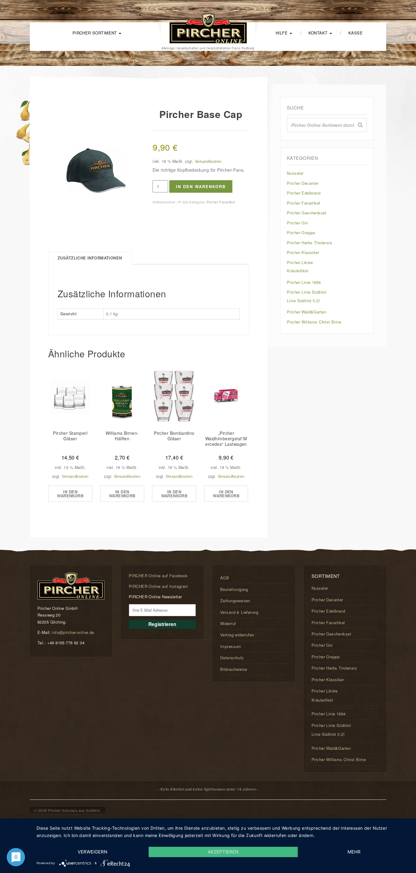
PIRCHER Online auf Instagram (158, 586)
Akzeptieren (223, 852)
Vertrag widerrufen (237, 635)
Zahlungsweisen (235, 600)
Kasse (355, 33)
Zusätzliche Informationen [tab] (90, 258)
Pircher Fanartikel (220, 201)
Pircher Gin (297, 223)
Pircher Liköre (300, 262)
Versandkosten (208, 161)
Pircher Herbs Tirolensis (309, 242)
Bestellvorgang (234, 589)
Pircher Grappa (301, 232)
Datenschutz (232, 657)
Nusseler (295, 173)
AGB (224, 578)
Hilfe (282, 33)
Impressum (230, 646)
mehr (354, 852)
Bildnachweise (233, 669)
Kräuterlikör (297, 271)
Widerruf (228, 623)
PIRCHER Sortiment (95, 33)
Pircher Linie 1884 (304, 282)
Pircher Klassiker (303, 252)
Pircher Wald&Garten (306, 312)
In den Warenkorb (201, 186)
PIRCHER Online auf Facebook (158, 575)
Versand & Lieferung (239, 612)
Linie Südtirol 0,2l (303, 300)
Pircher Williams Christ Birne (314, 322)
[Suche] (360, 125)
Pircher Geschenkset (306, 213)
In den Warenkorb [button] (70, 494)
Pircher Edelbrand (303, 193)
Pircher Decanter (303, 183)
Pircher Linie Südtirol (306, 292)
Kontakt (318, 33)
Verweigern (92, 852)
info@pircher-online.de (73, 632)
